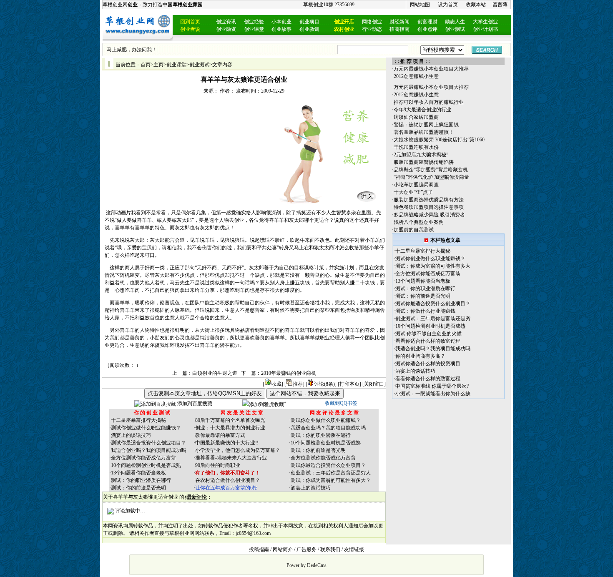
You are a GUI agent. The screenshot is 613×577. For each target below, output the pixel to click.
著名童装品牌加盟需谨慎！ (424, 132)
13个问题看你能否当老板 (138, 473)
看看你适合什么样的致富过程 (427, 341)
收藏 (276, 384)
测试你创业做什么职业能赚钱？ (146, 428)
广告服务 (306, 549)
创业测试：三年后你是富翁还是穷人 (331, 473)
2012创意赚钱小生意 (416, 76)
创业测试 (199, 65)
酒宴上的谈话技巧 (131, 435)
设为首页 (448, 5)
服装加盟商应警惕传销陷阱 (424, 162)
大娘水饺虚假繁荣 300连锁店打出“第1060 (439, 140)
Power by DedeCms (306, 565)
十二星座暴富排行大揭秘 (138, 420)
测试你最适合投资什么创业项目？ (148, 443)
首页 (146, 65)
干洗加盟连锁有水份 (416, 147)
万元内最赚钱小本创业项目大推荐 (431, 69)
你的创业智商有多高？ (420, 356)
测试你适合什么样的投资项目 (427, 363)
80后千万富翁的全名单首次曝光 (230, 420)
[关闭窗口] (374, 384)
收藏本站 (476, 5)
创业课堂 (176, 65)
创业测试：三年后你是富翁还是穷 (432, 318)
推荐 (298, 384)
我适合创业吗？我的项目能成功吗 (148, 450)
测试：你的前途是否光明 (138, 488)
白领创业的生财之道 (214, 373)
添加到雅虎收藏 (266, 404)
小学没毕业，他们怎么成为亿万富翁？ (237, 450)
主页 (158, 65)
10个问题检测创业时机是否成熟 (146, 465)
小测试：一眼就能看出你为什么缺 (432, 393)
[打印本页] (349, 384)
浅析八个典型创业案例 (419, 222)
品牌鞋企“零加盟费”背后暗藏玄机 (431, 170)
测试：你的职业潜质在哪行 (141, 480)
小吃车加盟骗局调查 (416, 185)
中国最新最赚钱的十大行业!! (227, 443)
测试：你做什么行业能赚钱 (425, 311)
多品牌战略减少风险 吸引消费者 (429, 215)
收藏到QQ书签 (341, 403)
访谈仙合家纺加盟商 (416, 117)
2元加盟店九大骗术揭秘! (421, 155)
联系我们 (330, 549)
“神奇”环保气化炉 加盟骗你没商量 (431, 177)
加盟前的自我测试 (414, 230)
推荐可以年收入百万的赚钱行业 (429, 102)
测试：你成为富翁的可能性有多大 (432, 266)
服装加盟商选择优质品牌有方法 (429, 200)
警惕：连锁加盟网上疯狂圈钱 (426, 125)
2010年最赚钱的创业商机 (288, 373)
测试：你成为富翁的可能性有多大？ (331, 480)
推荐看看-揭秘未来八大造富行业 (231, 458)
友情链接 (354, 549)
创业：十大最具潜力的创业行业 (230, 428)
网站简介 (283, 549)
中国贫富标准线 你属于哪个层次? (432, 386)
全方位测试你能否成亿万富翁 (143, 458)
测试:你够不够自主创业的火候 (428, 333)
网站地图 (420, 5)
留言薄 (499, 5)
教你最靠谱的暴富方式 (220, 435)
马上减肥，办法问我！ (132, 50)
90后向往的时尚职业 (217, 465)
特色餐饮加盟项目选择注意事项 (429, 207)
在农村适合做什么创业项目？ (227, 480)
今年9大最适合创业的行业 (422, 110)
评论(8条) (324, 384)
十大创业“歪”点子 (413, 192)
